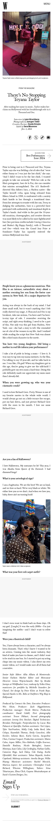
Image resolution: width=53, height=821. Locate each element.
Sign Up (11, 784)
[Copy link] (42, 137)
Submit (15, 806)
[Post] (36, 137)
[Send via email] (48, 137)
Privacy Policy (15, 801)
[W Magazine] (5, 6)
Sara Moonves (30, 126)
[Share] (30, 137)
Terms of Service (43, 800)
